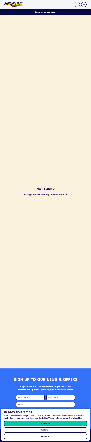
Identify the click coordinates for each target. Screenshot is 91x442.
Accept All (45, 423)
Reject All (45, 436)
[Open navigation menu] (84, 4)
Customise (45, 430)
